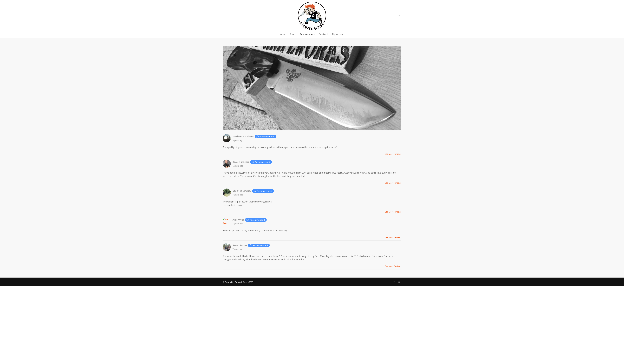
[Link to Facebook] (394, 15)
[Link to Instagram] (398, 15)
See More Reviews (393, 154)
